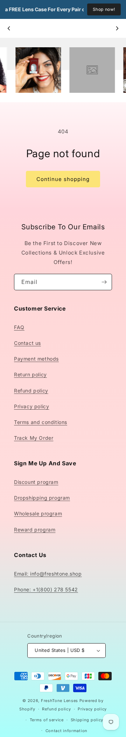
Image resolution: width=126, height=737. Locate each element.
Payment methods (36, 359)
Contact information (67, 730)
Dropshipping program (42, 498)
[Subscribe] (104, 282)
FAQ (19, 327)
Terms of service (47, 719)
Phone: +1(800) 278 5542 (46, 589)
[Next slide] (116, 28)
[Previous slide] (9, 28)
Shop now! (104, 9)
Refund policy (31, 391)
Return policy (30, 374)
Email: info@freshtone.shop (48, 574)
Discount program (36, 482)
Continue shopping (63, 179)
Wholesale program (38, 513)
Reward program (34, 530)
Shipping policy (87, 719)
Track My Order (33, 438)
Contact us (27, 343)
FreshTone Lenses (59, 700)
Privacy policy (31, 406)
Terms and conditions (40, 422)
